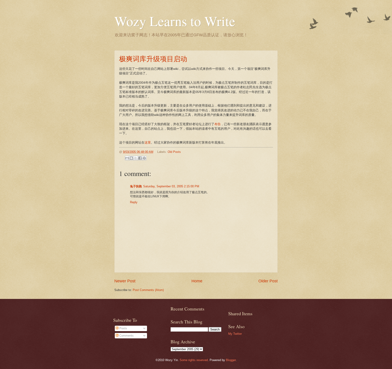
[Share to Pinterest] (144, 158)
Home (196, 281)
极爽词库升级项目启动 (153, 58)
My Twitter (235, 333)
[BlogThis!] (131, 158)
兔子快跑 (136, 186)
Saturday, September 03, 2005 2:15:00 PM (171, 186)
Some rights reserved (194, 360)
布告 (217, 124)
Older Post (268, 281)
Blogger (231, 360)
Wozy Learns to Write (174, 21)
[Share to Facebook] (140, 158)
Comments (126, 335)
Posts (122, 328)
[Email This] (127, 158)
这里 (148, 142)
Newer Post (124, 281)
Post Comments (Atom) (148, 290)
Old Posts (174, 152)
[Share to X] (135, 158)
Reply (133, 202)
